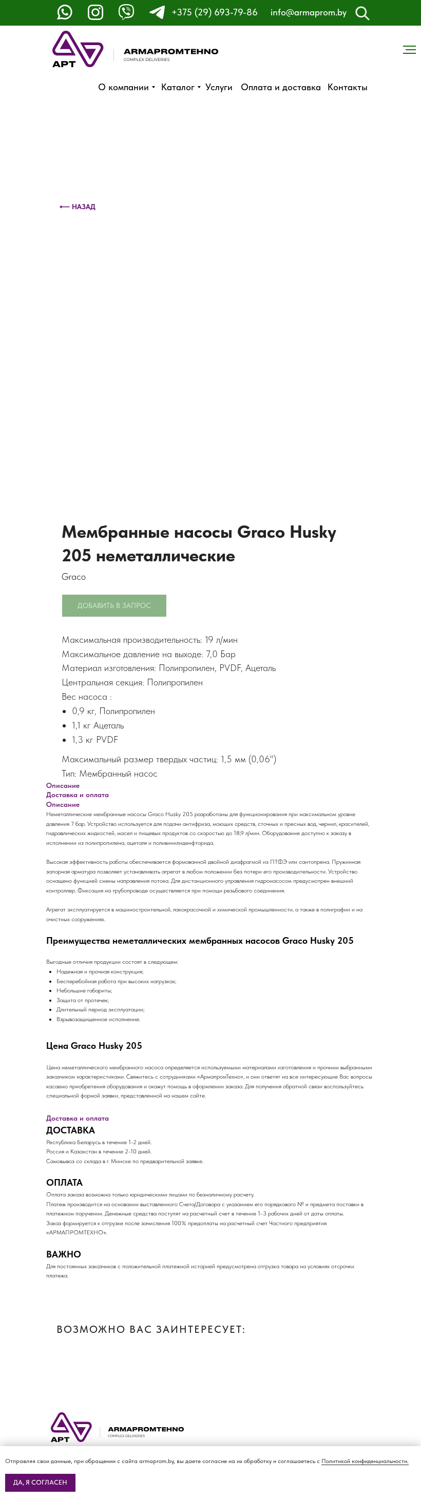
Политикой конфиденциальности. (365, 1461)
